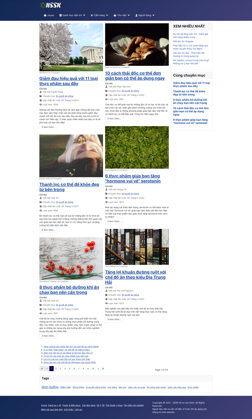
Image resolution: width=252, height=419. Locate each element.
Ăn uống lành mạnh (156, 387)
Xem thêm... (49, 127)
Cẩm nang (99, 15)
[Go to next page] (98, 368)
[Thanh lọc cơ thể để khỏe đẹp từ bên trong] (71, 155)
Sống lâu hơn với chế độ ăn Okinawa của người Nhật (70, 362)
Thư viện (122, 15)
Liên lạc (78, 409)
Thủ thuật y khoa (114, 405)
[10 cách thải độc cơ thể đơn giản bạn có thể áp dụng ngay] (137, 44)
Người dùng (144, 15)
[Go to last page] (103, 368)
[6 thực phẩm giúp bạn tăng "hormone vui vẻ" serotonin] (137, 147)
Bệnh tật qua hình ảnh (52, 409)
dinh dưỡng (50, 387)
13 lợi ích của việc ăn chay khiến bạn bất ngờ (66, 356)
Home (51, 15)
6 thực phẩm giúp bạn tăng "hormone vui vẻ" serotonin (133, 178)
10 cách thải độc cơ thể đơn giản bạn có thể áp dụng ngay (135, 76)
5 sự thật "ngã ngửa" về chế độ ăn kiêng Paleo (67, 349)
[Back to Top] (247, 414)
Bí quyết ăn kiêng (64, 96)
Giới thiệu (68, 409)
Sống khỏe (78, 387)
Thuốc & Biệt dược (71, 405)
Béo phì (122, 387)
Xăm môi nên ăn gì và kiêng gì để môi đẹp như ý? (68, 353)
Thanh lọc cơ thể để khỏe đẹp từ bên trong (69, 187)
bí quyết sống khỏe (96, 387)
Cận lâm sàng (88, 405)
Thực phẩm (193, 387)
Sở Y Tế (100, 405)
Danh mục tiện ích (72, 15)
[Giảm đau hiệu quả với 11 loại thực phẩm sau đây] (71, 47)
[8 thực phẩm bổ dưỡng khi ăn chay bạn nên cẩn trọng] (71, 258)
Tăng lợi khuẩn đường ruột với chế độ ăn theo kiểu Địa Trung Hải (135, 277)
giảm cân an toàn (136, 387)
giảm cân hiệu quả (177, 387)
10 (93, 368)
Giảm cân (65, 387)
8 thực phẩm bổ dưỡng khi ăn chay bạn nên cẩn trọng (69, 290)
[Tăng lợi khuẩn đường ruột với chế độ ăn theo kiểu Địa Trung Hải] (137, 246)
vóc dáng (112, 387)
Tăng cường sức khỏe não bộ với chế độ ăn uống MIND (71, 346)
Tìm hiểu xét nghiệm (134, 405)
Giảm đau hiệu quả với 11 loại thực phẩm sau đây (68, 81)
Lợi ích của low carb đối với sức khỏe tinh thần (67, 359)
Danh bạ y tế (54, 405)
